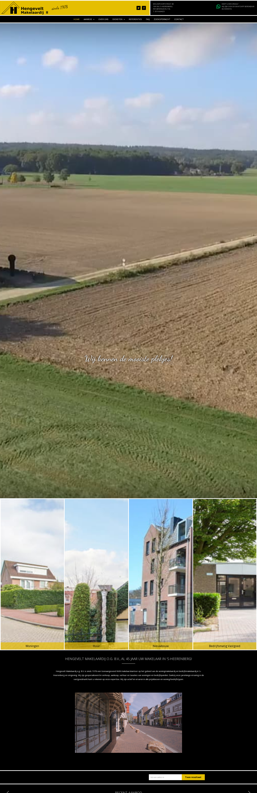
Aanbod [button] (88, 19)
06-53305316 (227, 9)
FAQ (148, 19)
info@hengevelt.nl (162, 9)
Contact (179, 19)
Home (76, 19)
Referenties (135, 19)
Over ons (103, 19)
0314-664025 (160, 11)
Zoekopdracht (162, 19)
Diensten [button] (117, 19)
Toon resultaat (193, 777)
